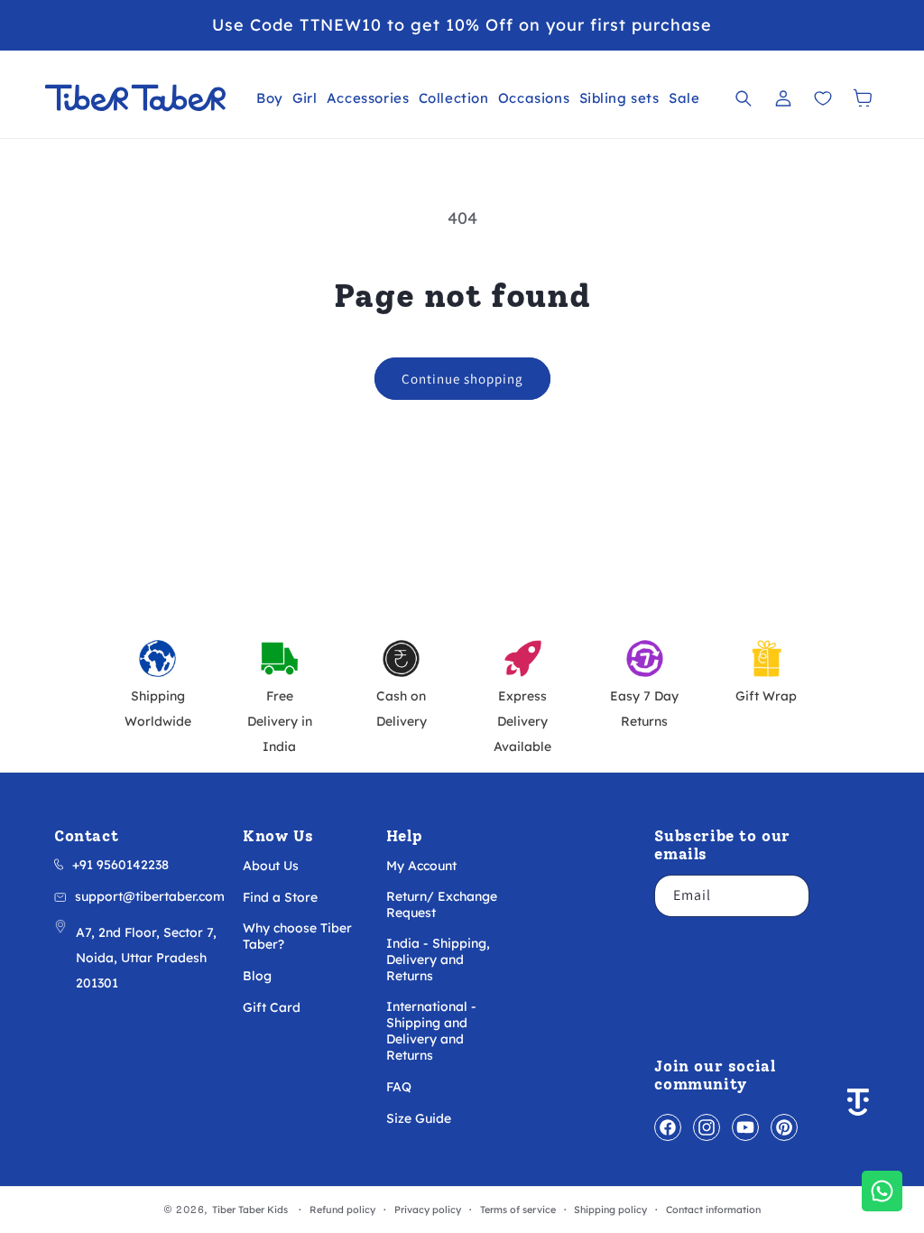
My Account (421, 866)
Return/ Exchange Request (441, 904)
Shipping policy (610, 1210)
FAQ (398, 1087)
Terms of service (518, 1210)
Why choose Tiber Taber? (297, 936)
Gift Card (271, 1007)
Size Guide (418, 1118)
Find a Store (280, 897)
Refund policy (342, 1210)
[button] (269, 98)
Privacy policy (427, 1210)
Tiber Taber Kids (250, 1209)
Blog (257, 976)
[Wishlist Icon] (823, 98)
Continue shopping (462, 378)
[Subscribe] (788, 896)
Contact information (713, 1210)
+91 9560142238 (120, 865)
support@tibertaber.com (150, 896)
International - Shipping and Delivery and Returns (431, 1030)
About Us (271, 866)
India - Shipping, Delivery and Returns (438, 959)
